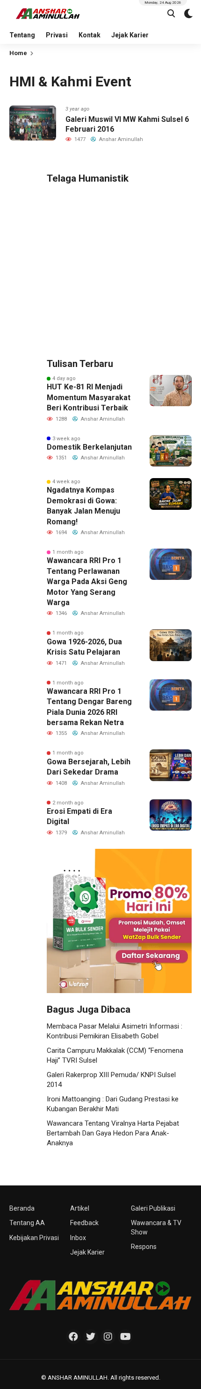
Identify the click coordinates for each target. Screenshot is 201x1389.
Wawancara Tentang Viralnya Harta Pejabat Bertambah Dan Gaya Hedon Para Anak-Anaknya (113, 1133)
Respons (144, 1246)
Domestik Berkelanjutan (89, 447)
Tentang (22, 35)
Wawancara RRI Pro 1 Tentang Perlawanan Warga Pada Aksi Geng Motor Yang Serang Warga (87, 581)
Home (18, 52)
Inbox (78, 1237)
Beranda (22, 1208)
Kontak (89, 35)
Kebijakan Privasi (34, 1237)
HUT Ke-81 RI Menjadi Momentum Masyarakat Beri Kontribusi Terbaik (88, 397)
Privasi (57, 35)
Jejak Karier (130, 35)
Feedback (84, 1223)
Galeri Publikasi (153, 1208)
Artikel (79, 1208)
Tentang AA (27, 1223)
